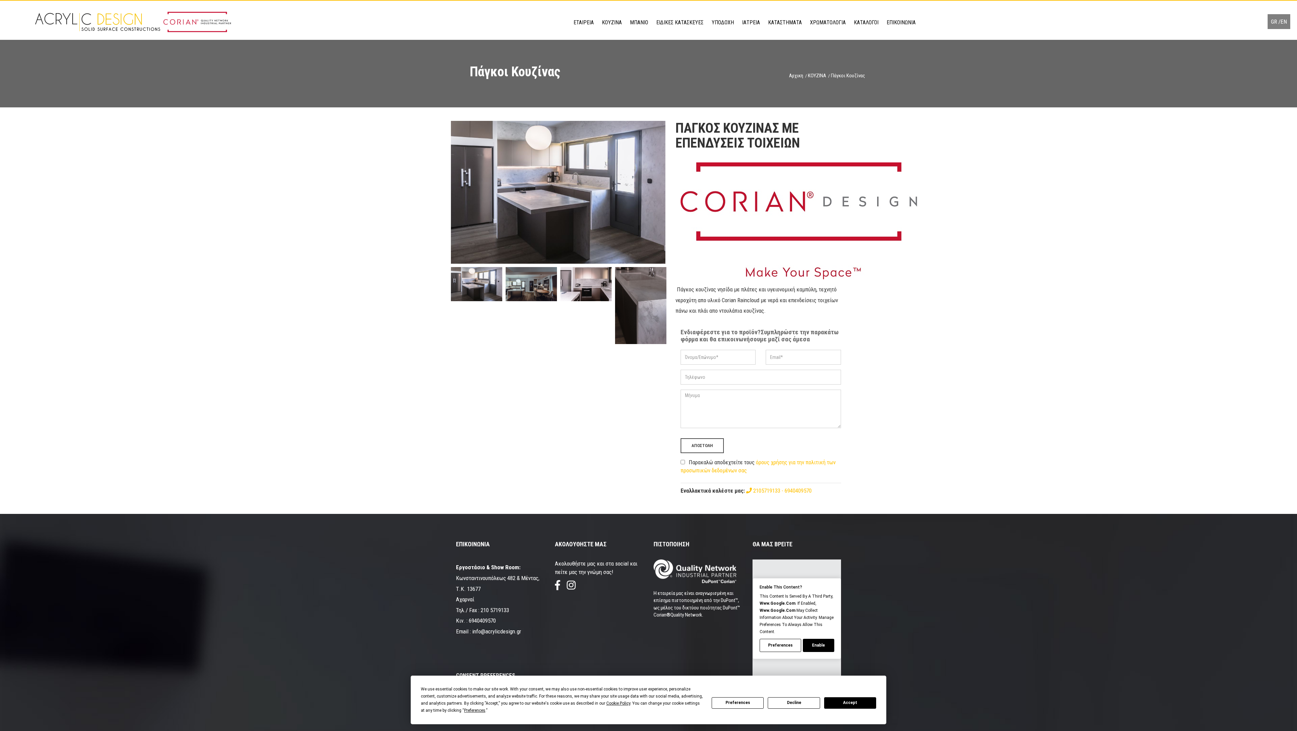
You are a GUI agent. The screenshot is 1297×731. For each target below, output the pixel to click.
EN (1283, 21)
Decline (794, 702)
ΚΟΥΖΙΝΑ (612, 22)
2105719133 (766, 490)
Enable (818, 645)
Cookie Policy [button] (618, 703)
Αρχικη (796, 76)
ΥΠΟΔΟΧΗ (723, 22)
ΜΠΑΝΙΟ (639, 22)
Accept (850, 702)
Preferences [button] (474, 710)
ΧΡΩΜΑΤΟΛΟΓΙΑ (828, 22)
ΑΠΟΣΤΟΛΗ (702, 445)
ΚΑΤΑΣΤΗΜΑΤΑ (785, 22)
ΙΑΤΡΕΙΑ (751, 22)
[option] (558, 192)
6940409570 (798, 490)
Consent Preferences (485, 675)
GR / (1275, 21)
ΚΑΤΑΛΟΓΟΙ (866, 22)
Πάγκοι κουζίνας (848, 76)
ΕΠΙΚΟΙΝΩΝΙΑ (901, 22)
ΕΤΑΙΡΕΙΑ (584, 22)
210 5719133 (495, 610)
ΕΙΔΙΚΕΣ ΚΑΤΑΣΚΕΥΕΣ (680, 22)
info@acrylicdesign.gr (496, 631)
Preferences (738, 702)
